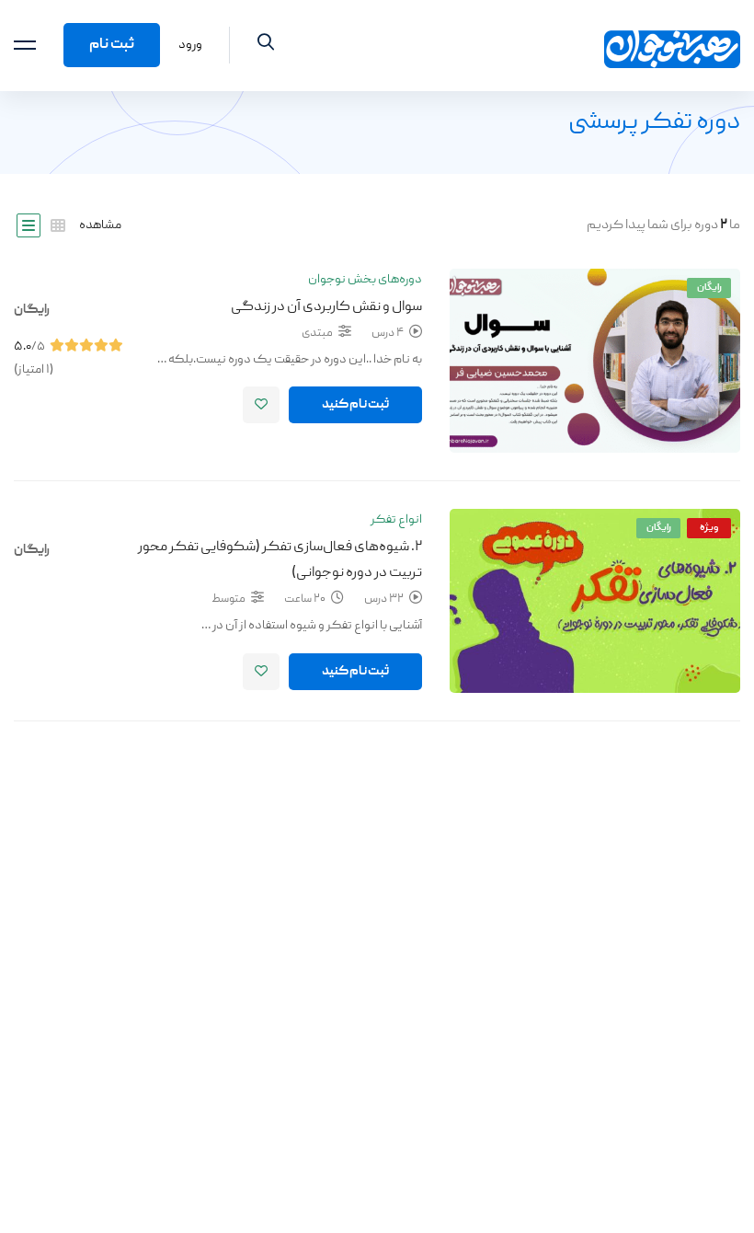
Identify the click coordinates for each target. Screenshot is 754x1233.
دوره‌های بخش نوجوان (365, 280)
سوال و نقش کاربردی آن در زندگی (326, 307)
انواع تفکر (396, 520)
